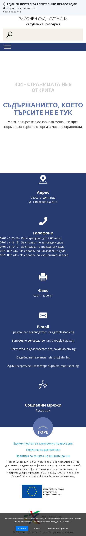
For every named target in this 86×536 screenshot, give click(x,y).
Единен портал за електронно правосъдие (42, 4)
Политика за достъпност (43, 450)
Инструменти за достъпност (19, 8)
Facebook (43, 410)
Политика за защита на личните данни (43, 456)
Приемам (21, 528)
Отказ (37, 528)
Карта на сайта (12, 11)
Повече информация (58, 528)
